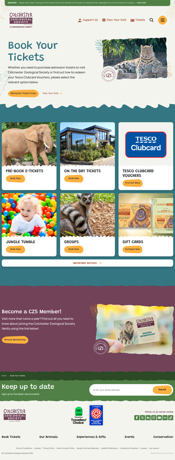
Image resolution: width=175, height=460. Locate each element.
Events (129, 437)
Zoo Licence (154, 448)
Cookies (37, 448)
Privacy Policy (48, 448)
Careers (143, 448)
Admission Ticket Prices (23, 93)
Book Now (15, 178)
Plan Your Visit (116, 20)
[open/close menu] (162, 20)
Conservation (163, 437)
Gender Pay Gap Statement (88, 448)
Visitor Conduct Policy (65, 448)
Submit (162, 390)
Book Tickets (11, 437)
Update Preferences (109, 448)
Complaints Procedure (129, 448)
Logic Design (168, 453)
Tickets (140, 20)
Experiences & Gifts (91, 437)
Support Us (90, 20)
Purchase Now (132, 249)
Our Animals (48, 437)
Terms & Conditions (24, 448)
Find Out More (132, 183)
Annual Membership (15, 340)
